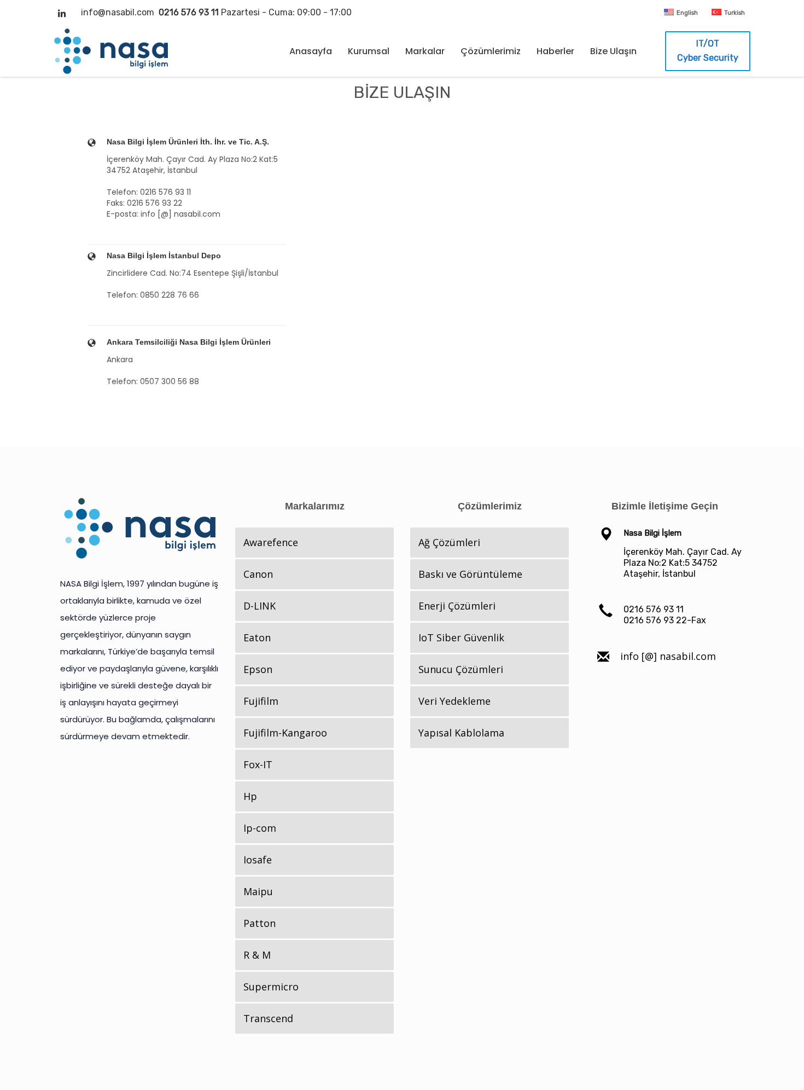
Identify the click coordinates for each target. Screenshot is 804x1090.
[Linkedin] (62, 13)
